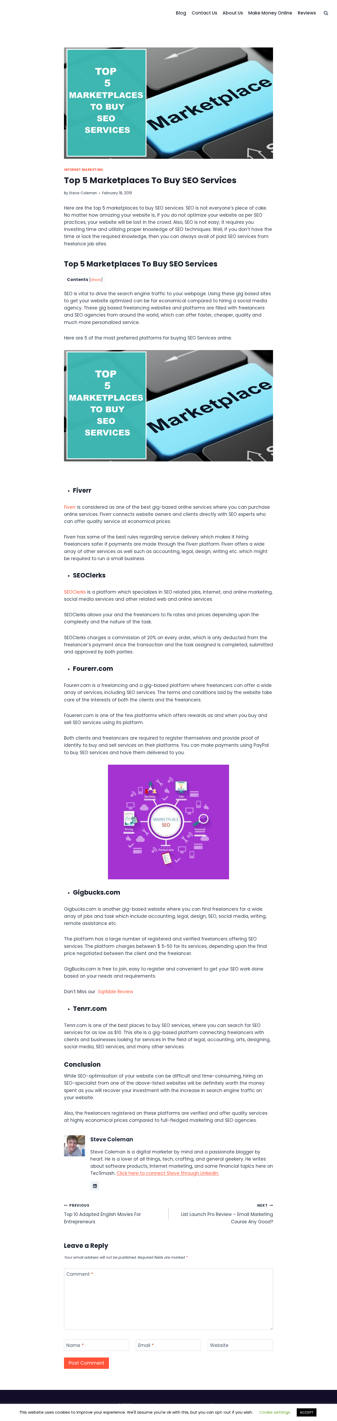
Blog (181, 13)
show (96, 279)
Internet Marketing (83, 170)
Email (146, 1345)
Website (219, 1345)
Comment (79, 1274)
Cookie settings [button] (274, 1412)
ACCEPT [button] (306, 1412)
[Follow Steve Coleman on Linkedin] (94, 1185)
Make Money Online (270, 13)
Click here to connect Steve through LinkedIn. (168, 1173)
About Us (232, 13)
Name (75, 1345)
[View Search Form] (326, 13)
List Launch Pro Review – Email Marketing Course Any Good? (227, 1214)
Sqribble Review (115, 991)
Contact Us (204, 13)
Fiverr (70, 507)
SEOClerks (75, 592)
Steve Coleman (83, 193)
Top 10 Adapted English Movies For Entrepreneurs (102, 1214)
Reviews (307, 13)
